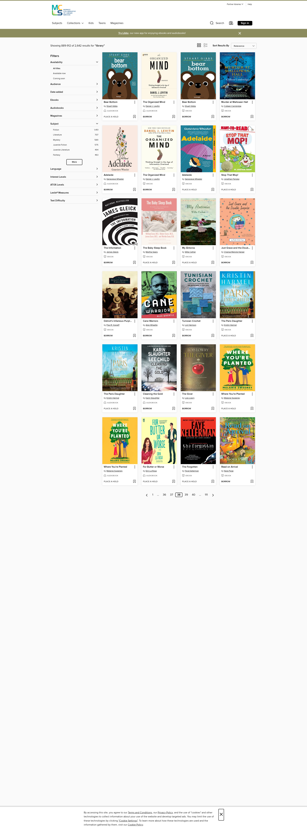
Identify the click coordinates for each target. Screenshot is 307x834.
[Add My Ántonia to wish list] (213, 263)
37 (171, 495)
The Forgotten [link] (190, 467)
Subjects (57, 23)
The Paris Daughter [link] (231, 321)
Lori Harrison (190, 325)
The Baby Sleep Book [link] (154, 248)
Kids (91, 23)
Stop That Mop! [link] (229, 175)
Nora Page (228, 471)
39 (186, 495)
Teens (102, 23)
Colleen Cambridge (232, 106)
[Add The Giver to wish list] (213, 409)
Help (250, 4)
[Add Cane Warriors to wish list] (174, 336)
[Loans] (231, 24)
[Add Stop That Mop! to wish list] (252, 190)
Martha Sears (152, 252)
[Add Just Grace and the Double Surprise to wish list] (252, 263)
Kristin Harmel (230, 325)
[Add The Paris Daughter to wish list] (252, 336)
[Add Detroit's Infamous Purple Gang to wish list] (134, 336)
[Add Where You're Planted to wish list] (252, 409)
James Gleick (112, 252)
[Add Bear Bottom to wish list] (134, 117)
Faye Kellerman (192, 471)
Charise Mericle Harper (234, 252)
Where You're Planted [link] (233, 394)
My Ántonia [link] (188, 248)
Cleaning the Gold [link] (153, 394)
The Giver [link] (187, 394)
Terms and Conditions (140, 812)
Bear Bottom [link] (110, 102)
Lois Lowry (189, 398)
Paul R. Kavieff (112, 325)
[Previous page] (147, 495)
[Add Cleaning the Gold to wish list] (174, 409)
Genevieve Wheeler (115, 179)
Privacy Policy (165, 812)
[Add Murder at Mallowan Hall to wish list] (252, 117)
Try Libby (123, 33)
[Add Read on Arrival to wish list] (252, 482)
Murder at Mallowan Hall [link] (234, 102)
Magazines (116, 23)
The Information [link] (112, 248)
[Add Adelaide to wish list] (134, 190)
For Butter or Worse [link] (153, 467)
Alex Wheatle (151, 325)
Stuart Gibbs (112, 106)
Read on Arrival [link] (229, 467)
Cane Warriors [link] (150, 321)
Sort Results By (221, 45)
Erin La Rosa (151, 471)
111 (206, 495)
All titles (56, 68)
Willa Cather (190, 252)
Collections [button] (74, 23)
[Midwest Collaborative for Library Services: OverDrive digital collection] (64, 11)
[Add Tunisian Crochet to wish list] (213, 336)
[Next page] (213, 495)
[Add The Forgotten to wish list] (213, 482)
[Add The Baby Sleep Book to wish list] (174, 263)
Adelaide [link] (108, 175)
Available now (59, 73)
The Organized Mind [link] (154, 102)
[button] (235, 4)
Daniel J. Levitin (153, 106)
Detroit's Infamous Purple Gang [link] (118, 321)
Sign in (245, 23)
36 (164, 495)
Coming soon (59, 78)
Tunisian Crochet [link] (191, 321)
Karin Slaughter (152, 398)
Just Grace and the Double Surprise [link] (236, 248)
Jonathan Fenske (231, 179)
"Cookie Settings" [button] (128, 820)
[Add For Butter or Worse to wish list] (174, 482)
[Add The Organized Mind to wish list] (174, 117)
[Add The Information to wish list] (134, 263)
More (74, 162)
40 (193, 495)
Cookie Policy (135, 824)
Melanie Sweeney (232, 398)
